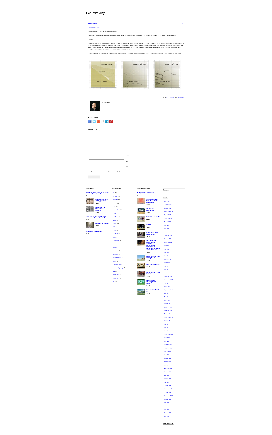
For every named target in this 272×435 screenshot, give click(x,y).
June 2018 (167, 262)
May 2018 (166, 266)
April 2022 (166, 228)
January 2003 (167, 372)
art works (115, 199)
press (114, 237)
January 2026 (167, 208)
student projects (117, 257)
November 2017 (168, 276)
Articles (115, 203)
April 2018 (166, 269)
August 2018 (167, 259)
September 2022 (168, 218)
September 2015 (168, 317)
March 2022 (167, 232)
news (114, 230)
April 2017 (166, 283)
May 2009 (166, 341)
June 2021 (167, 245)
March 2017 (167, 286)
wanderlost (116, 278)
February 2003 (168, 368)
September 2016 (168, 290)
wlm (114, 281)
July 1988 (166, 409)
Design (115, 213)
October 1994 (167, 392)
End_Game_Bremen (152, 264)
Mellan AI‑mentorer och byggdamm (101, 200)
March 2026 (167, 201)
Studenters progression (94, 231)
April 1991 (166, 406)
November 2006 (168, 348)
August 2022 (167, 222)
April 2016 (166, 297)
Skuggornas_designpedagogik (96, 217)
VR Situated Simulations (150, 209)
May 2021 (166, 249)
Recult (148, 225)
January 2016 (167, 303)
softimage (115, 254)
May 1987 (166, 416)
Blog (114, 206)
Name (127, 156)
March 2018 (167, 273)
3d (113, 193)
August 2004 (167, 351)
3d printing (115, 196)
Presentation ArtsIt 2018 (152, 290)
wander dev (116, 274)
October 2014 (167, 320)
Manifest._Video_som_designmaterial (98, 193)
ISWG (114, 223)
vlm (114, 271)
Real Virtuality (92, 23)
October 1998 (167, 385)
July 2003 (166, 365)
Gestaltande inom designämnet (152, 233)
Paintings (115, 233)
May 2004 (166, 355)
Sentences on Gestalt (153, 217)
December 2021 (168, 235)
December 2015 (168, 307)
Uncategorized (117, 264)
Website (128, 167)
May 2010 (166, 331)
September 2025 (168, 211)
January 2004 (167, 358)
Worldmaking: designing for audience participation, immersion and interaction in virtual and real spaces (153, 245)
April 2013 (166, 327)
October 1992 (167, 399)
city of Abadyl (116, 210)
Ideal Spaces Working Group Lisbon (151, 281)
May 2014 (166, 324)
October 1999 (167, 378)
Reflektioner (116, 244)
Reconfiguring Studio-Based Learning (100, 208)
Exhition (115, 216)
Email (127, 161)
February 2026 (168, 204)
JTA (114, 227)
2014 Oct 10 (170, 97)
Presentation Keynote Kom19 (153, 273)
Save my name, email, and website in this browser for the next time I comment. (111, 172)
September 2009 (168, 334)
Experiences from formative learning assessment (152, 200)
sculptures (116, 251)
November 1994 (168, 389)
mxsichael (181, 97)
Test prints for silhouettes (145, 193)
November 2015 (168, 310)
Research (115, 247)
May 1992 (166, 402)
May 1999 (166, 382)
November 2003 (168, 361)
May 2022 (166, 225)
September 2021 (168, 242)
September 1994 (168, 396)
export (114, 220)
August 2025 (167, 215)
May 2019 (166, 256)
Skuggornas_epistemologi (104, 223)
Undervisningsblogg (118, 268)
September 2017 (168, 280)
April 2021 (166, 252)
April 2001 (166, 375)
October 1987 (167, 413)
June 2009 (167, 337)
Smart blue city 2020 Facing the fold (153, 257)
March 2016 (167, 300)
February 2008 (168, 344)
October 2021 (167, 239)
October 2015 (167, 314)
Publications (116, 240)
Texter (114, 261)
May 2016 (166, 293)
